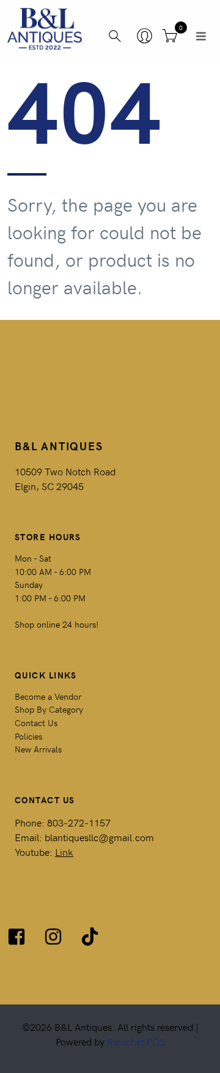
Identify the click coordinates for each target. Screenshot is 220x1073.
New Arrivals (38, 749)
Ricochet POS (136, 1041)
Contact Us (36, 722)
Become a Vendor (48, 696)
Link (64, 851)
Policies (28, 736)
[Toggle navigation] (201, 36)
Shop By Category (49, 709)
